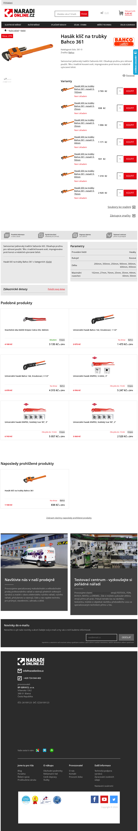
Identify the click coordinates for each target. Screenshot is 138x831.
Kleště (23, 30)
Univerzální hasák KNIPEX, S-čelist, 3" (90, 376)
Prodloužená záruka (27, 779)
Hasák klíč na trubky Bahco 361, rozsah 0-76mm (84, 190)
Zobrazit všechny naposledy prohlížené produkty (69, 517)
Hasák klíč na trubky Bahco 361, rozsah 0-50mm (84, 157)
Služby (46, 779)
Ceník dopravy (50, 776)
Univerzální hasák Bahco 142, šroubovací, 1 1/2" (95, 330)
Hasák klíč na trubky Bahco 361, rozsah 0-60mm (84, 173)
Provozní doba (75, 776)
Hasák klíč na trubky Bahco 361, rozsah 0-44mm (84, 140)
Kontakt (72, 773)
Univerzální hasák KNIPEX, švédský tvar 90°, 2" (94, 422)
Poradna (21, 773)
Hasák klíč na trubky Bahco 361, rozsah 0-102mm (84, 89)
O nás (71, 770)
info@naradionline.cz (33, 670)
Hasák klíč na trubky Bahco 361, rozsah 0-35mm (84, 123)
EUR (107, 12)
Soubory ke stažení (119, 207)
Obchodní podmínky (53, 770)
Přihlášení (8, 2)
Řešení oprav (24, 776)
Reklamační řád (50, 773)
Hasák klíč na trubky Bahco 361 (19, 490)
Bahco (71, 52)
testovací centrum (101, 592)
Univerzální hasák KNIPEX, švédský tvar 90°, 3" (26, 422)
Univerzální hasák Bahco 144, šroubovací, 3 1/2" (27, 376)
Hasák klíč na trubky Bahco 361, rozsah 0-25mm (84, 106)
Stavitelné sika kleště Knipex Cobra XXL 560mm (27, 330)
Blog (20, 770)
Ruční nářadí (14, 30)
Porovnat (130, 75)
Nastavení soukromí (104, 786)
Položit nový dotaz (56, 289)
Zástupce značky (120, 215)
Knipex (62, 340)
